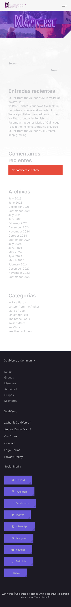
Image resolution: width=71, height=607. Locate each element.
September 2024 (19, 239)
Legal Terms (12, 450)
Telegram (21, 538)
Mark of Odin (17, 310)
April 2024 (15, 256)
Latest (8, 371)
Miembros (10, 400)
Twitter (20, 514)
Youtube (21, 549)
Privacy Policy (13, 457)
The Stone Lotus (19, 319)
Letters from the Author (23, 306)
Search (13, 63)
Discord (20, 479)
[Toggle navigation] (64, 5)
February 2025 (18, 223)
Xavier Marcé (17, 323)
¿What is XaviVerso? (17, 422)
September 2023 (19, 277)
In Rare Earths (17, 302)
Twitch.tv (21, 561)
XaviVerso (15, 327)
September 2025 (19, 211)
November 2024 (19, 231)
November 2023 (19, 272)
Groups (9, 377)
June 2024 (15, 248)
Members (10, 383)
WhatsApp (22, 526)
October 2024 (17, 235)
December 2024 (19, 227)
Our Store (10, 436)
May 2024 (15, 252)
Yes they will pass (20, 331)
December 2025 (19, 206)
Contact (9, 443)
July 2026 (15, 198)
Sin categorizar (18, 314)
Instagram (22, 491)
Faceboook (22, 503)
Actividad (10, 389)
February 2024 (18, 264)
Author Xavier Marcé (17, 429)
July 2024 (15, 244)
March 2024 (16, 260)
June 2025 (15, 219)
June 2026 (15, 202)
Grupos (9, 395)
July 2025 (15, 215)
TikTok (16, 572)
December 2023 (19, 268)
